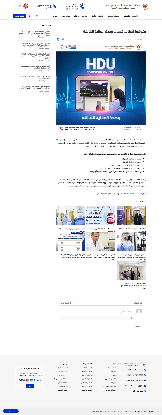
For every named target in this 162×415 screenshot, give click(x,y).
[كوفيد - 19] (26, 6)
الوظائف (76, 16)
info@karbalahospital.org (133, 380)
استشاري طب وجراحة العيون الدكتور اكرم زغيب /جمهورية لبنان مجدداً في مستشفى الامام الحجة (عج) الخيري (131, 257)
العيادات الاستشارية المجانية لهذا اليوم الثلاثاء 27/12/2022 (132, 229)
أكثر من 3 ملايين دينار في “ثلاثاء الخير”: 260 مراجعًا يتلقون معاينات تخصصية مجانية (72, 256)
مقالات (84, 16)
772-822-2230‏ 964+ (71, 6)
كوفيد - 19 (17, 5)
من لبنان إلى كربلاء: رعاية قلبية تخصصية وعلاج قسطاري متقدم (34, 77)
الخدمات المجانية (113, 16)
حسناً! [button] (11, 411)
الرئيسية (135, 16)
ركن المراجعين (66, 16)
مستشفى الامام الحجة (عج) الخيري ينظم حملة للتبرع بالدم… (102, 229)
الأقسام (127, 16)
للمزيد (47, 7)
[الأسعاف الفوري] (53, 6)
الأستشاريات (87, 363)
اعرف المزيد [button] (95, 411)
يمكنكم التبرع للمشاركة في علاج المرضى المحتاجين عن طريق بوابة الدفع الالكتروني (30, 374)
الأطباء (100, 16)
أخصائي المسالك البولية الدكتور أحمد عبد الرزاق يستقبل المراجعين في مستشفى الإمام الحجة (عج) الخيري (100, 257)
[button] (29, 16)
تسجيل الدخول (64, 303)
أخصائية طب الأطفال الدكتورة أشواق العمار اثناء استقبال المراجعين (35, 67)
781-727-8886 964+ (71, 9)
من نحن (54, 16)
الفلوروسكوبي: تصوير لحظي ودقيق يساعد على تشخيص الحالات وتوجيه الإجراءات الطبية (35, 87)
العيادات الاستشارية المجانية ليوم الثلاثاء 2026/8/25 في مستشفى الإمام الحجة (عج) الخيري (133, 285)
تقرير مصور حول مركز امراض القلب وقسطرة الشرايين (72, 229)
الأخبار (94, 16)
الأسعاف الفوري (43, 5)
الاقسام (113, 363)
